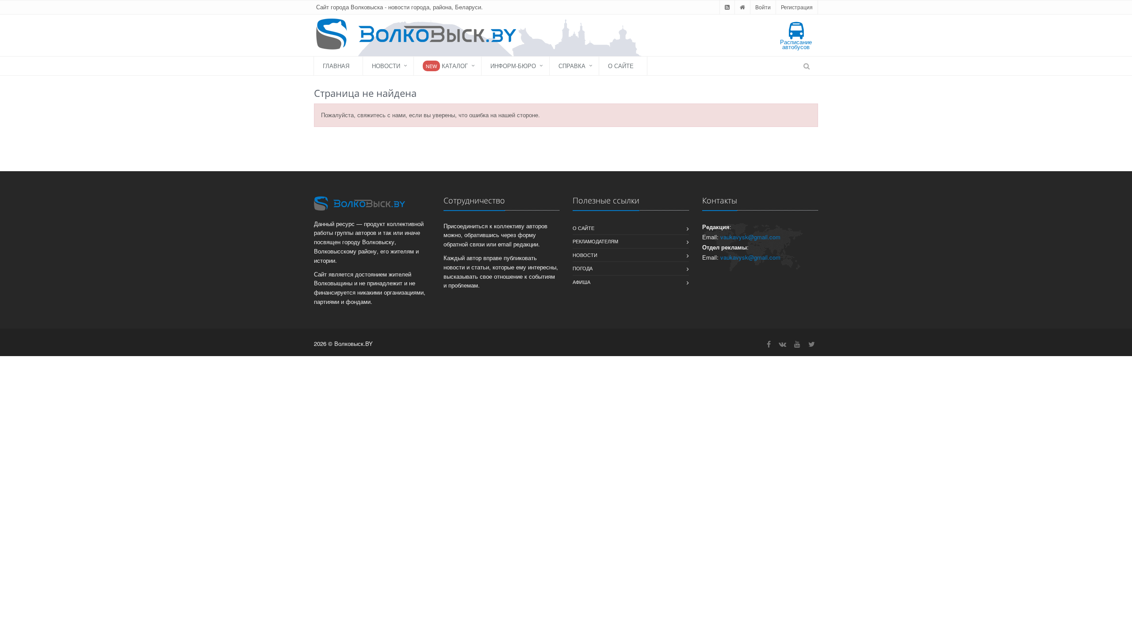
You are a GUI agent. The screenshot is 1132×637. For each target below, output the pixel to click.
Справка (571, 65)
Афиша (581, 281)
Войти (763, 7)
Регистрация (797, 7)
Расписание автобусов (796, 44)
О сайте (621, 65)
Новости (386, 65)
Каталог (447, 65)
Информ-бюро (513, 65)
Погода (583, 268)
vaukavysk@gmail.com (750, 237)
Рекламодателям (595, 241)
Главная (336, 65)
